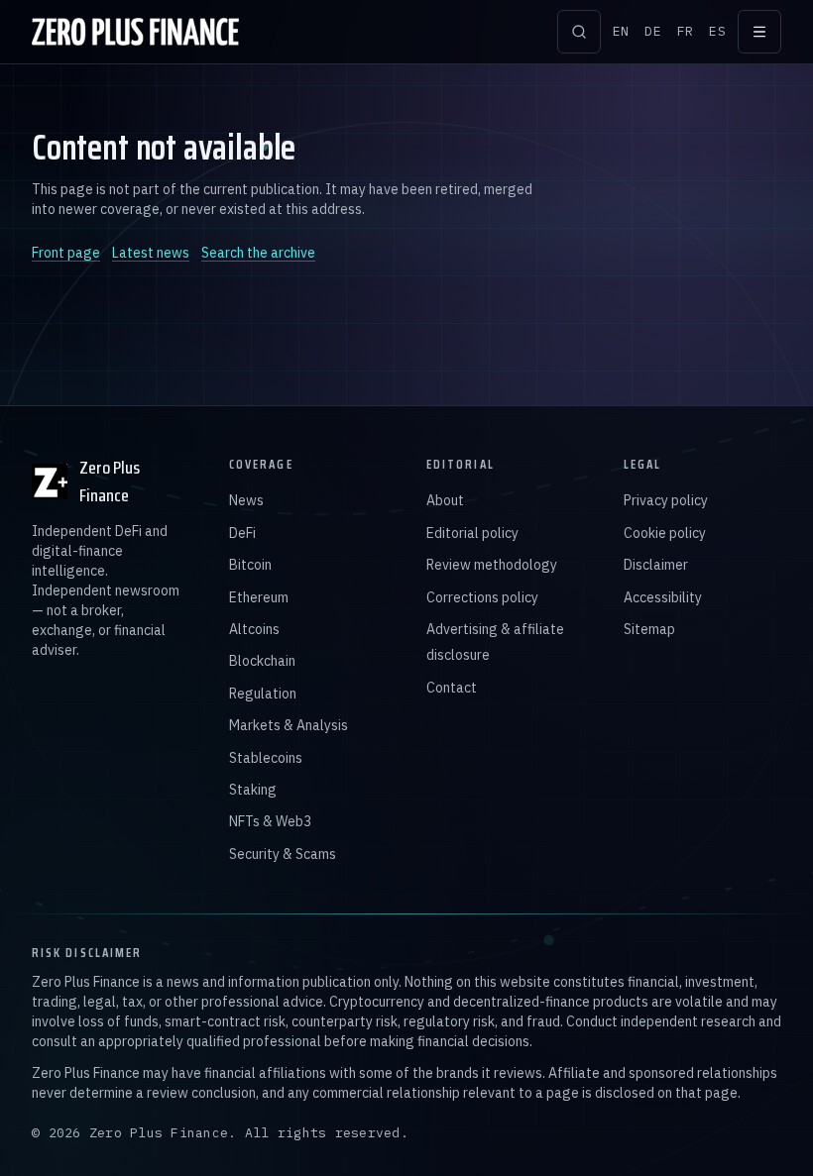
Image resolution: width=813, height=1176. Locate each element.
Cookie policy (665, 533)
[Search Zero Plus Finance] (579, 31)
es (717, 31)
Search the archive (258, 253)
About (445, 500)
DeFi (242, 533)
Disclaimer (656, 565)
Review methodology (491, 565)
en (621, 31)
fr (685, 31)
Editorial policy (472, 533)
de (652, 31)
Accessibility (663, 597)
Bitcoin (250, 565)
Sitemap (649, 629)
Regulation (262, 693)
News (246, 500)
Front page (66, 253)
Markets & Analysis (288, 725)
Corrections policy (482, 597)
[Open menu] (759, 31)
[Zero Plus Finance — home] (135, 32)
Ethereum (259, 597)
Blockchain (262, 661)
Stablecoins (265, 758)
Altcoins (254, 629)
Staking (253, 790)
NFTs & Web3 (270, 821)
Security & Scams (282, 854)
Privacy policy (666, 500)
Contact (451, 687)
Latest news (150, 253)
